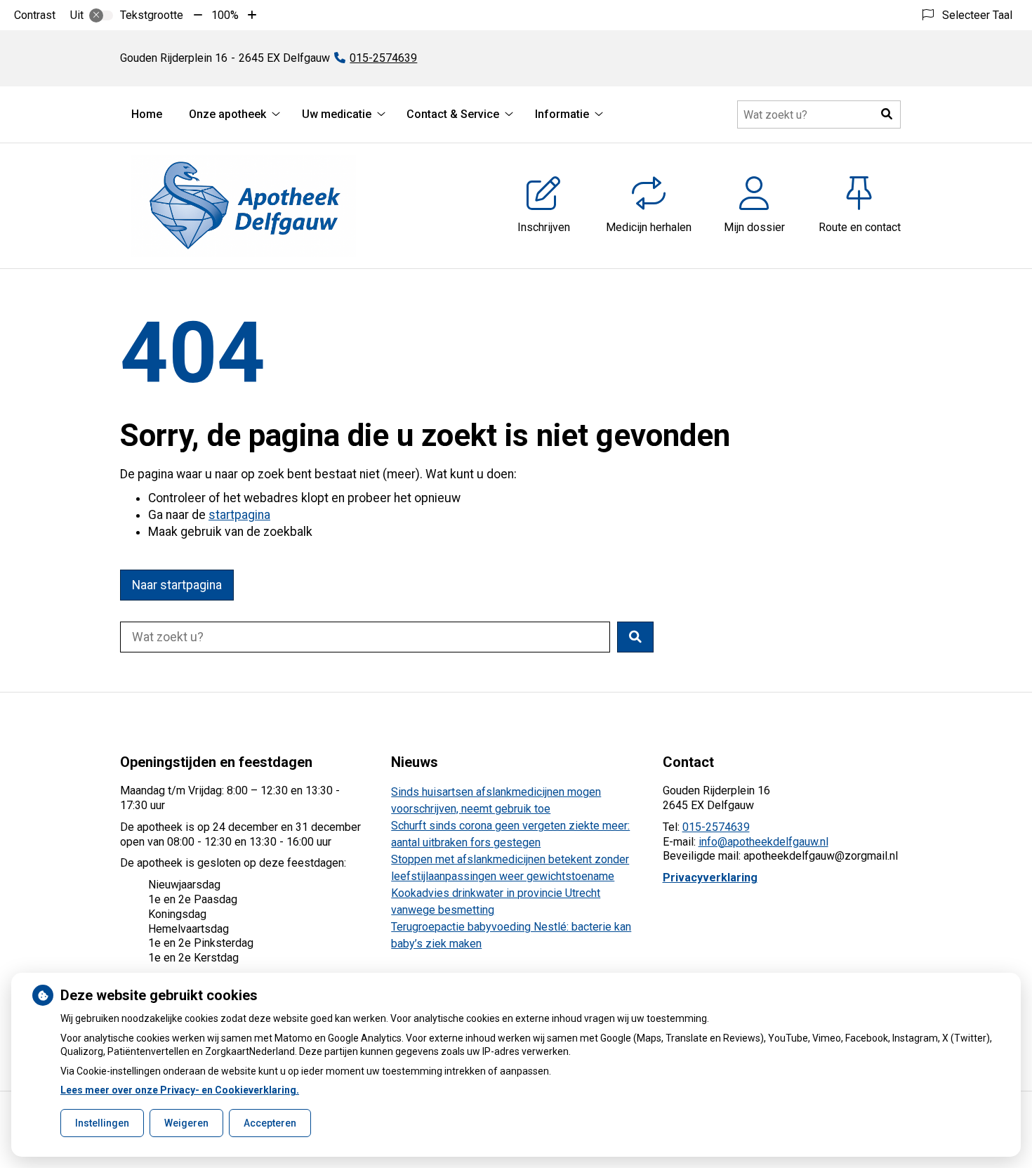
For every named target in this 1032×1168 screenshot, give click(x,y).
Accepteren (270, 1123)
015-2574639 (716, 827)
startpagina (239, 515)
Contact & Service (452, 114)
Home (146, 114)
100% (225, 15)
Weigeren (186, 1123)
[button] (887, 114)
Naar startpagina (177, 585)
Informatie (562, 114)
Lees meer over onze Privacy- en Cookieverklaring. (179, 1090)
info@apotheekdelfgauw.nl (763, 841)
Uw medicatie (336, 114)
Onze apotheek (227, 114)
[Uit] (101, 15)
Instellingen (102, 1123)
